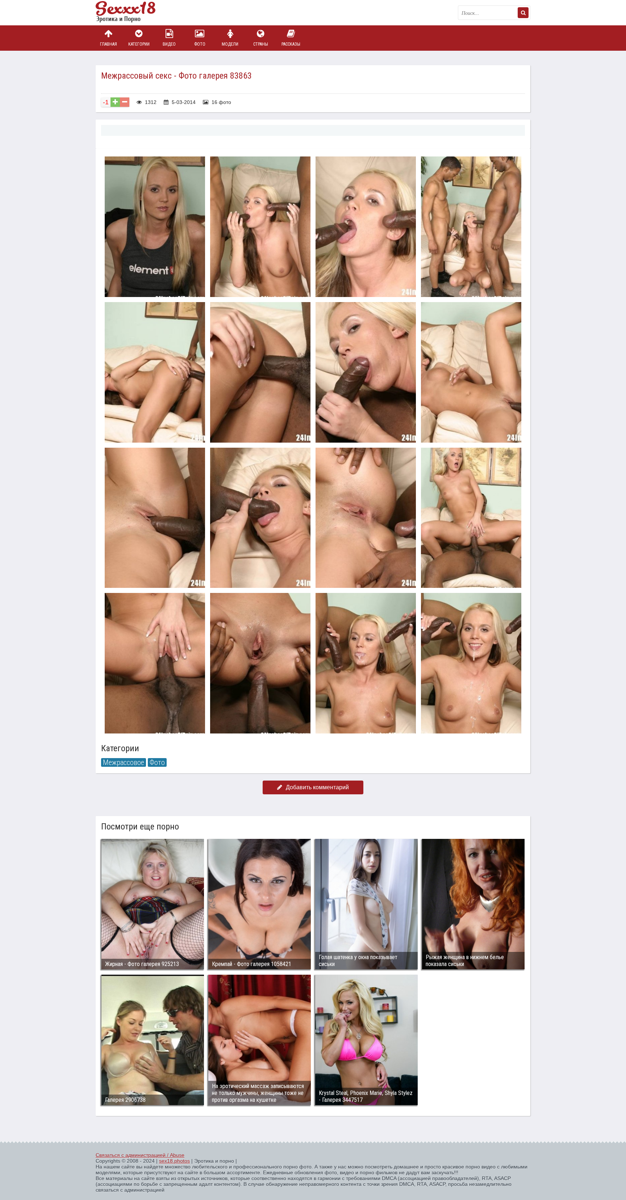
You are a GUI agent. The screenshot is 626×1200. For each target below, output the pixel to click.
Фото (199, 44)
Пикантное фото (132, 12)
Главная (108, 44)
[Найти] (523, 12)
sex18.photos (174, 1161)
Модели (230, 44)
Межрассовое (123, 762)
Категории (139, 44)
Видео (169, 44)
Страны (260, 44)
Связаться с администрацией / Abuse (140, 1155)
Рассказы (290, 44)
